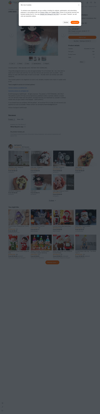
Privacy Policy (44, 12)
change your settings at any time (49, 14)
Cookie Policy (55, 12)
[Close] (78, 5)
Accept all (75, 22)
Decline (66, 22)
